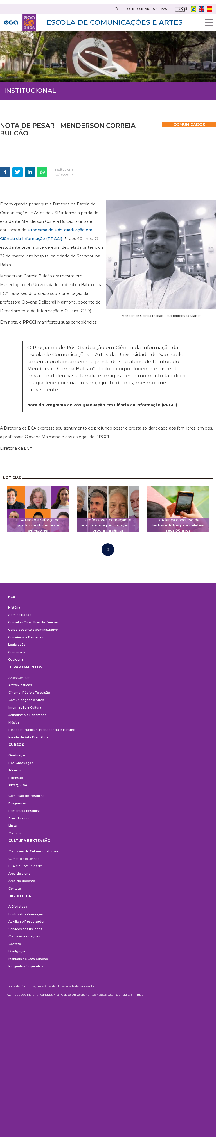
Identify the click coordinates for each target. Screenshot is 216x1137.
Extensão (15, 778)
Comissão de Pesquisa (26, 796)
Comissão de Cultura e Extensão (33, 851)
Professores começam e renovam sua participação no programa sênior (108, 525)
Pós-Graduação (20, 763)
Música (14, 722)
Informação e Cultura (24, 707)
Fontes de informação (25, 914)
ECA (11, 597)
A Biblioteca (17, 906)
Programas (17, 803)
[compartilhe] (5, 172)
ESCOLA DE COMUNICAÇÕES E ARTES (114, 22)
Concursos (16, 652)
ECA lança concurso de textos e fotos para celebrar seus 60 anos (178, 525)
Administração (19, 615)
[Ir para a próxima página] (108, 549)
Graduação (17, 755)
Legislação (16, 645)
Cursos (16, 745)
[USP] (181, 9)
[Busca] (116, 9)
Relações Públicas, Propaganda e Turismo (41, 730)
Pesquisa (17, 785)
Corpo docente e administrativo (33, 630)
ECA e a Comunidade (25, 866)
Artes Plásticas (20, 685)
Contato (14, 833)
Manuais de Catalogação (28, 959)
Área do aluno (19, 818)
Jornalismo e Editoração (27, 715)
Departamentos (25, 667)
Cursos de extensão (23, 859)
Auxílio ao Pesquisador (26, 921)
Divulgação (17, 951)
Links (12, 826)
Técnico (14, 770)
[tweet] (17, 172)
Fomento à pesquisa (24, 811)
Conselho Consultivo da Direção (33, 622)
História (14, 607)
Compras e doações (24, 936)
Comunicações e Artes (26, 700)
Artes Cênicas (19, 678)
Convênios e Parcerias (25, 637)
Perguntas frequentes (25, 966)
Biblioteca (19, 896)
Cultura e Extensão (29, 840)
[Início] (20, 22)
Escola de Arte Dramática (28, 737)
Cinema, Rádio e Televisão (29, 693)
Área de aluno (19, 874)
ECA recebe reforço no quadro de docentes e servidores (38, 525)
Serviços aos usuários (25, 929)
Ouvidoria (15, 659)
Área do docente (21, 881)
